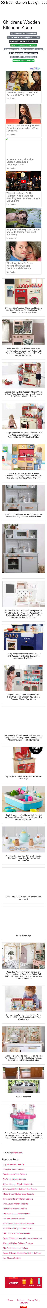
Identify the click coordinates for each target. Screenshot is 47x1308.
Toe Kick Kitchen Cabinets (14, 1218)
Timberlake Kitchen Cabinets (15, 1208)
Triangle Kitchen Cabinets (13, 1169)
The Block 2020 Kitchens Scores (16, 1213)
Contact (20, 1300)
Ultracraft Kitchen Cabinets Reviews (18, 1243)
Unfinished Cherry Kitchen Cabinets (18, 1228)
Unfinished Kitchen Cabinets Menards (18, 1223)
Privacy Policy (33, 1300)
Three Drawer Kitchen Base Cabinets (18, 1194)
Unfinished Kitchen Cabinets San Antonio (20, 1189)
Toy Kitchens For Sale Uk (13, 1164)
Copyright (24, 1302)
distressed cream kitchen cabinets (23, 41)
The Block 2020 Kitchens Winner (16, 1233)
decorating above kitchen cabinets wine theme (23, 49)
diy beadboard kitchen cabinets (23, 33)
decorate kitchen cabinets (23, 60)
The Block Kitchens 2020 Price (15, 1248)
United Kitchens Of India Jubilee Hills (18, 1184)
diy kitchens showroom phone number (23, 37)
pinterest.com (16, 1152)
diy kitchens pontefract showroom (23, 53)
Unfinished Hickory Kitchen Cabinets (18, 1198)
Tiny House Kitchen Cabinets (15, 1174)
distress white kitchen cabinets (23, 57)
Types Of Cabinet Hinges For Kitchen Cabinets (22, 1238)
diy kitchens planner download (23, 45)
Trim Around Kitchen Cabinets (15, 1203)
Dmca (10, 1300)
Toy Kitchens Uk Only (12, 1258)
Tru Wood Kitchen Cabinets (14, 1179)
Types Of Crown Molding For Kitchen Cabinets (22, 1253)
